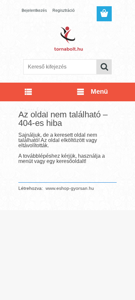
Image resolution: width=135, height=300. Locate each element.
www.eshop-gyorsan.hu (70, 188)
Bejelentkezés (34, 10)
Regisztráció (63, 10)
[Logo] (67, 38)
